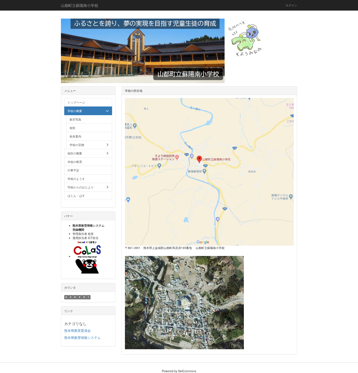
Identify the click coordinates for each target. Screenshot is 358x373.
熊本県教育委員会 (77, 330)
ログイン (291, 5)
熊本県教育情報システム (82, 337)
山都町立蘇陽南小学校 (79, 5)
